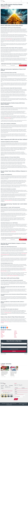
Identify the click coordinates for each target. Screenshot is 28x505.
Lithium (2, 334)
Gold (1, 333)
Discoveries (2, 332)
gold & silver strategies (8, 117)
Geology (15, 332)
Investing (15, 333)
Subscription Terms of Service (13, 403)
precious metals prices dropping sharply (12, 275)
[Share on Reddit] (7, 327)
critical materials (13, 231)
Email (2, 345)
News (15, 334)
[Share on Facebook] (3, 327)
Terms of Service (4, 403)
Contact (2, 388)
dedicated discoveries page (4, 321)
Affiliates (2, 385)
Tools (6, 385)
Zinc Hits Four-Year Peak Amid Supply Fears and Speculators (13, 373)
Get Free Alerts (23, 65)
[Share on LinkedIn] (1, 327)
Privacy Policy (7, 403)
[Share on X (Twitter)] (5, 327)
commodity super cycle (7, 312)
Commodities (4, 367)
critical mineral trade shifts (8, 200)
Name (2, 342)
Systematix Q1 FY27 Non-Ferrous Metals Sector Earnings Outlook (4, 373)
